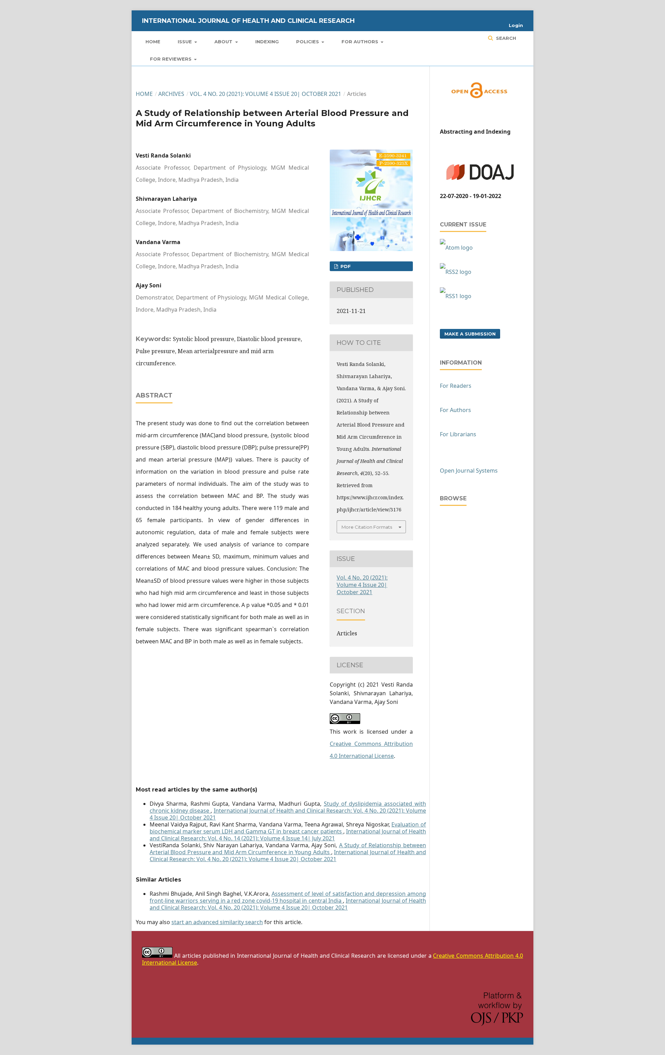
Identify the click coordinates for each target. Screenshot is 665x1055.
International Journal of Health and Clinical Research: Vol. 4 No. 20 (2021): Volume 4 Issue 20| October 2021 (288, 814)
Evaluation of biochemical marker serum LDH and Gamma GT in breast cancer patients (288, 828)
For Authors (361, 41)
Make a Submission (470, 334)
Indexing (267, 41)
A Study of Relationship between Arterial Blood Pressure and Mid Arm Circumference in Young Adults (288, 848)
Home (152, 41)
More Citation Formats (367, 527)
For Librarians (458, 434)
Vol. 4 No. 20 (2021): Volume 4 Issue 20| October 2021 (265, 93)
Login (516, 25)
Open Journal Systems (469, 470)
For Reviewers (171, 59)
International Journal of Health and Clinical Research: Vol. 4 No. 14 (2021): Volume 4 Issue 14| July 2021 (288, 835)
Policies (308, 41)
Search (505, 38)
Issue (185, 41)
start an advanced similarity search (217, 922)
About (224, 41)
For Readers (455, 386)
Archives (171, 93)
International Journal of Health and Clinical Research (248, 21)
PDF (345, 266)
